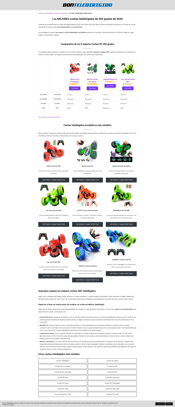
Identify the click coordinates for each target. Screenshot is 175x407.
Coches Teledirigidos (61, 13)
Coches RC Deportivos (112, 377)
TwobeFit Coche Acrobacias (87, 266)
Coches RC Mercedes (112, 389)
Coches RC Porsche (112, 394)
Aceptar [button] (169, 404)
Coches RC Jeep (62, 389)
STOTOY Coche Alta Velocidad (87, 210)
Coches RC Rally (63, 377)
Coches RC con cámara (62, 366)
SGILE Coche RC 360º (54, 166)
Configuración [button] (160, 404)
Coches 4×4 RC (112, 366)
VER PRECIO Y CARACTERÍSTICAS (53, 180)
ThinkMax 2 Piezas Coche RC (121, 259)
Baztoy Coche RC (87, 166)
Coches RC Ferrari (62, 383)
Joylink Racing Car (110, 79)
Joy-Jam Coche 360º (54, 262)
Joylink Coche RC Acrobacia (121, 166)
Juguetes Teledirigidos (45, 13)
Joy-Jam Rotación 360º (54, 210)
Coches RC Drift (112, 372)
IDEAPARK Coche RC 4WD (121, 210)
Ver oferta (74, 88)
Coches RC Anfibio (112, 361)
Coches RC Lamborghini (112, 383)
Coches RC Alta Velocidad (62, 372)
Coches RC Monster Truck (62, 394)
